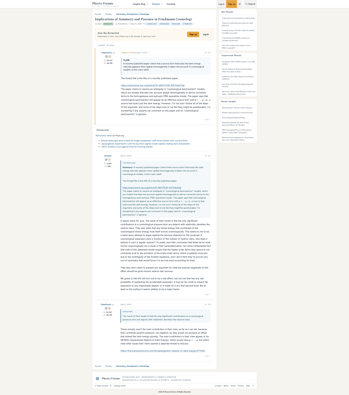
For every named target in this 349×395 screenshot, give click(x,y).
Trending (170, 4)
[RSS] (253, 385)
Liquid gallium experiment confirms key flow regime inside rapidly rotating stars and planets (145, 143)
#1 (209, 53)
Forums (156, 4)
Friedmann (164, 24)
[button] (148, 4)
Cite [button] (206, 119)
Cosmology (152, 24)
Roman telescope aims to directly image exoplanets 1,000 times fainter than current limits (144, 140)
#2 (209, 156)
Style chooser (102, 386)
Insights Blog (139, 4)
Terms (233, 386)
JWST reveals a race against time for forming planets (127, 146)
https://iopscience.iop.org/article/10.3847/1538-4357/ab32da (153, 85)
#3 (209, 304)
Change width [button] (119, 386)
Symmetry (187, 24)
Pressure (176, 24)
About (225, 386)
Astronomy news (104, 135)
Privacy (241, 386)
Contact (218, 386)
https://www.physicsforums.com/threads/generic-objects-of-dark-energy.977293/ (163, 350)
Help (248, 386)
